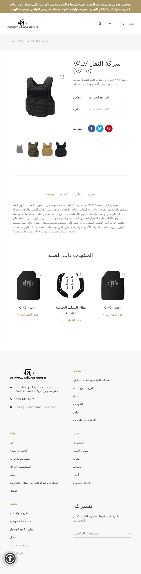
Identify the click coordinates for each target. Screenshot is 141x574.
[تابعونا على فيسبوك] (91, 128)
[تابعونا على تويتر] (100, 128)
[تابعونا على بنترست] (109, 128)
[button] (106, 24)
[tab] (50, 193)
